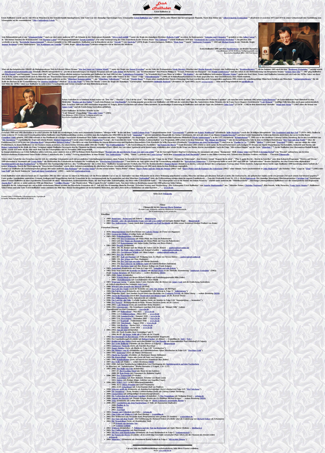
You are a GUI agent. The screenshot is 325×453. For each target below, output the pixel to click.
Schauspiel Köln (35, 37)
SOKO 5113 (122, 382)
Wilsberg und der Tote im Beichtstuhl (150, 428)
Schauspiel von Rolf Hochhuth (186, 154)
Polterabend (126, 312)
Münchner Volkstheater (109, 79)
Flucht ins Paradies (120, 355)
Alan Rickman (70, 169)
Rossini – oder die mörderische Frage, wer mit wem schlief (137, 221)
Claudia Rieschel (228, 135)
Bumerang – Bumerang (122, 219)
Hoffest (260, 142)
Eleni (308, 169)
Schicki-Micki (122, 277)
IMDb (162, 273)
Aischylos (131, 42)
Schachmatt (127, 387)
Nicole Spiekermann (201, 137)
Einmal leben (117, 394)
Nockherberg (232, 49)
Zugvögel (281, 142)
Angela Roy (98, 140)
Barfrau (124, 325)
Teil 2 (189, 339)
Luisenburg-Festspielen (133, 74)
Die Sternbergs (9, 140)
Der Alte (120, 254)
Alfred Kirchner (83, 44)
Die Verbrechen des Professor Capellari (129, 396)
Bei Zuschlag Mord (128, 371)
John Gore (228, 104)
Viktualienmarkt (152, 77)
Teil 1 (183, 339)
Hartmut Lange (49, 40)
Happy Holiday (118, 348)
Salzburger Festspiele (202, 42)
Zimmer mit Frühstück (121, 412)
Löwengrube (178, 132)
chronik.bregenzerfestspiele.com (18, 72)
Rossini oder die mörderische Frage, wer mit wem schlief (130, 152)
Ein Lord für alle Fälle (121, 300)
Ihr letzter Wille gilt (131, 334)
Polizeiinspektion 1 (125, 236)
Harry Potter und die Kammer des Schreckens (203, 169)
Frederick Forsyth (172, 293)
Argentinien (122, 378)
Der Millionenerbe (119, 298)
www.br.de (168, 188)
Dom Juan (178, 42)
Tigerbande (126, 323)
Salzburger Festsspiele (199, 270)
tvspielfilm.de (158, 414)
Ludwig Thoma (151, 232)
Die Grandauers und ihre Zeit (285, 132)
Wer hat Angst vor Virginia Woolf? (94, 69)
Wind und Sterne (283, 104)
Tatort (119, 275)
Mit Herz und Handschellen (123, 432)
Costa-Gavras (156, 154)
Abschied (125, 328)
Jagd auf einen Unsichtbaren (44, 171)
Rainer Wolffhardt (206, 132)
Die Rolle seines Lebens (131, 250)
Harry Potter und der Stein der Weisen (153, 169)
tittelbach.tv (197, 428)
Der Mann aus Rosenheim (132, 241)
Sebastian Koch (36, 142)
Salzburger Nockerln (121, 346)
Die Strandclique (119, 421)
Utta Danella (120, 102)
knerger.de (250, 178)
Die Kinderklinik (119, 357)
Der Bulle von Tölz (125, 369)
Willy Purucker (233, 132)
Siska (114, 401)
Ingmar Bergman (9, 44)
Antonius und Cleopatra (215, 37)
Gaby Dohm (118, 72)
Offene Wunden (128, 385)
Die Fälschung (193, 389)
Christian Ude (302, 178)
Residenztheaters (247, 69)
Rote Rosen (125, 373)
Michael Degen (228, 42)
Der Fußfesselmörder (115, 145)
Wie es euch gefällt (120, 37)
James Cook (67, 107)
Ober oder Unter (95, 113)
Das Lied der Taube (120, 289)
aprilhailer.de (247, 81)
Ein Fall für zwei (119, 291)
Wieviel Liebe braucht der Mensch (126, 286)
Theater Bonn (137, 79)
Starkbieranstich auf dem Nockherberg (18, 164)
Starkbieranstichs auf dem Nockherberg (182, 364)
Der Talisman (161, 40)
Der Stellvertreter (113, 154)
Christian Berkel (267, 152)
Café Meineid (266, 102)
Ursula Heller (36, 161)
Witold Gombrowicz (220, 72)
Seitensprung (180, 291)
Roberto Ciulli (173, 37)
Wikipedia (12, 166)
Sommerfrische (127, 316)
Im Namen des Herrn (167, 145)
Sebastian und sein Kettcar (165, 268)
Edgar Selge (243, 152)
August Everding (136, 69)
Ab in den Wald (75, 81)
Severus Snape (88, 169)
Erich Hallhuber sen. (143, 18)
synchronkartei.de (82, 171)
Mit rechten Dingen (177, 439)
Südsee (120, 380)
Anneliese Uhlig (8, 137)
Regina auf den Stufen (82, 102)
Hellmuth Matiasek (162, 81)
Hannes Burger (171, 164)
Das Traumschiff (124, 375)
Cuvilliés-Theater (62, 183)
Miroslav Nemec (230, 74)
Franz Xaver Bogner (299, 185)
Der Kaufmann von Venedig (49, 44)
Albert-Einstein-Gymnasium (235, 18)
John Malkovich (270, 169)
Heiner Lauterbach (9, 147)
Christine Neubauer (253, 185)
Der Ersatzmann (128, 239)
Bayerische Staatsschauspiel (32, 42)
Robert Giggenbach (62, 140)
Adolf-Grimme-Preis (141, 132)
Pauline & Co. (240, 142)
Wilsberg (115, 428)
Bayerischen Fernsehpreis (111, 161)
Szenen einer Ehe (292, 72)
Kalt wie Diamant (128, 257)
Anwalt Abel (122, 330)
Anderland (116, 268)
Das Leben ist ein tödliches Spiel (134, 264)
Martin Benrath (205, 69)
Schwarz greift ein (119, 389)
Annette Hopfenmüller (213, 185)
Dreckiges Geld (194, 350)
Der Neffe (116, 362)
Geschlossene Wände (130, 252)
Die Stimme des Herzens (215, 140)
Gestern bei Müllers (120, 234)
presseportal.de (207, 82)
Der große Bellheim (120, 343)
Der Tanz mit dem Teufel (294, 140)
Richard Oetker (63, 142)
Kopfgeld (125, 321)
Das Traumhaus (167, 396)
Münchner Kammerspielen (79, 79)
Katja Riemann (268, 99)
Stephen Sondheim (49, 81)
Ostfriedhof (144, 178)
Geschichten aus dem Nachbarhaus (204, 142)
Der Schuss (125, 259)
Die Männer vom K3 (120, 350)
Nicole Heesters (178, 69)
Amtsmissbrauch (183, 432)
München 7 (267, 147)
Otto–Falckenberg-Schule (44, 20)
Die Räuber (189, 74)
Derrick (120, 245)
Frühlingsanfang (128, 314)
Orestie (118, 42)
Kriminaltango (241, 137)
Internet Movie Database (171, 207)
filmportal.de (150, 219)
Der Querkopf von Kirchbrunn (125, 337)
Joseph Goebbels (87, 40)
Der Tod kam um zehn (130, 261)
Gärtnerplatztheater (302, 79)
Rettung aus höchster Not (126, 423)
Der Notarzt (117, 302)
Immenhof (137, 135)
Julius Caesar (249, 37)
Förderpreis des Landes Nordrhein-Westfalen (214, 40)
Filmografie (284, 154)
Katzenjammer (127, 243)
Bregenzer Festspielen (298, 69)
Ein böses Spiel (127, 266)
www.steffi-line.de (165, 450)
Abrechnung (125, 318)
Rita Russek (10, 74)
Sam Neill (5, 171)
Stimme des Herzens (120, 398)
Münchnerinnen (119, 232)
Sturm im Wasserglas (121, 296)
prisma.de (199, 396)
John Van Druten (156, 289)
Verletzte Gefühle (123, 426)
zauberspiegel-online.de (179, 248)
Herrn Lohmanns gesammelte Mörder (168, 401)
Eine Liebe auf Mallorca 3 (123, 414)
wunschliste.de (186, 416)
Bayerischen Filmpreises (195, 161)
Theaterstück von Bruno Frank (153, 296)
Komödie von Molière (138, 270)
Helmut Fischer (148, 339)
